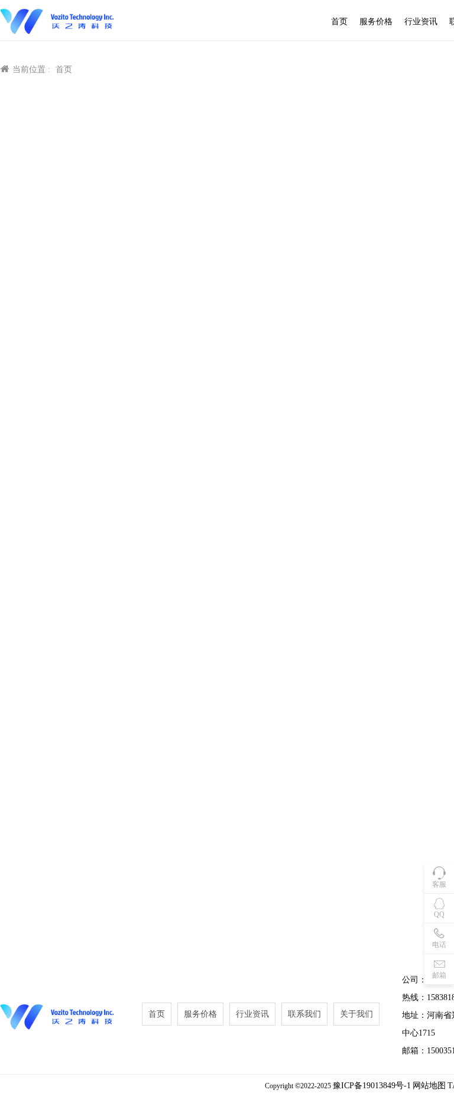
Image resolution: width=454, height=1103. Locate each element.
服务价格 (376, 21)
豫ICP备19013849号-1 (372, 1085)
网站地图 (429, 1085)
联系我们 (304, 1014)
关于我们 (356, 1014)
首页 (339, 21)
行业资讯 (420, 21)
